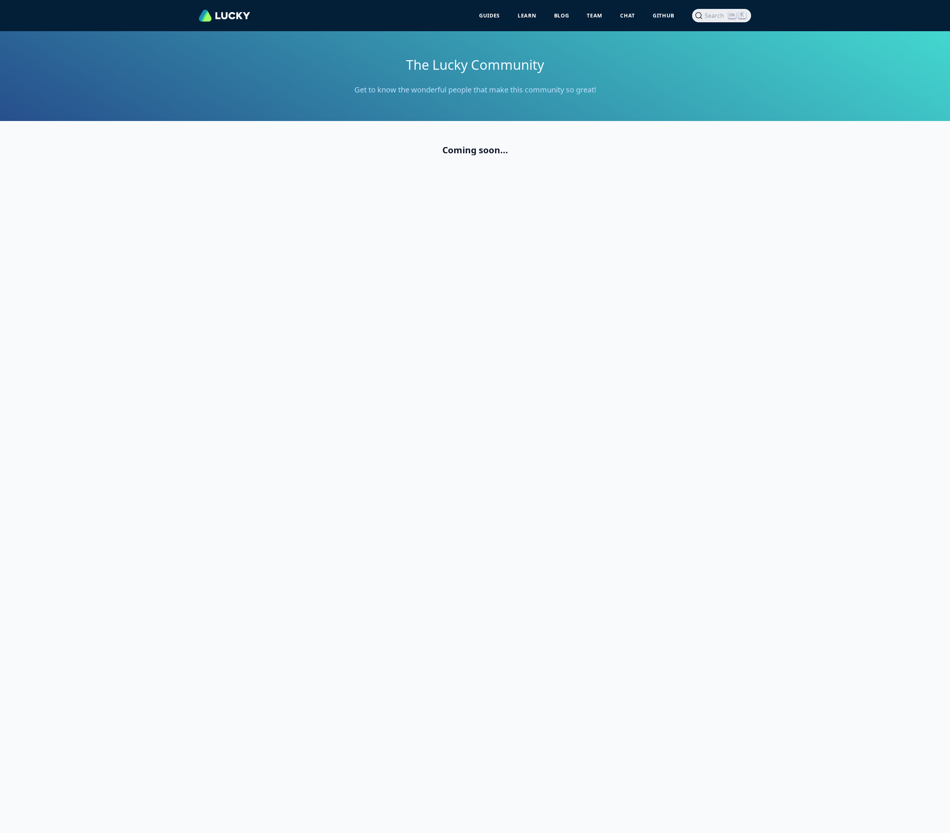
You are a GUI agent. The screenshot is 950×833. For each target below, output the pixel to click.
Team (594, 15)
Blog (561, 15)
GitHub (663, 15)
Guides (489, 15)
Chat (627, 15)
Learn (527, 15)
